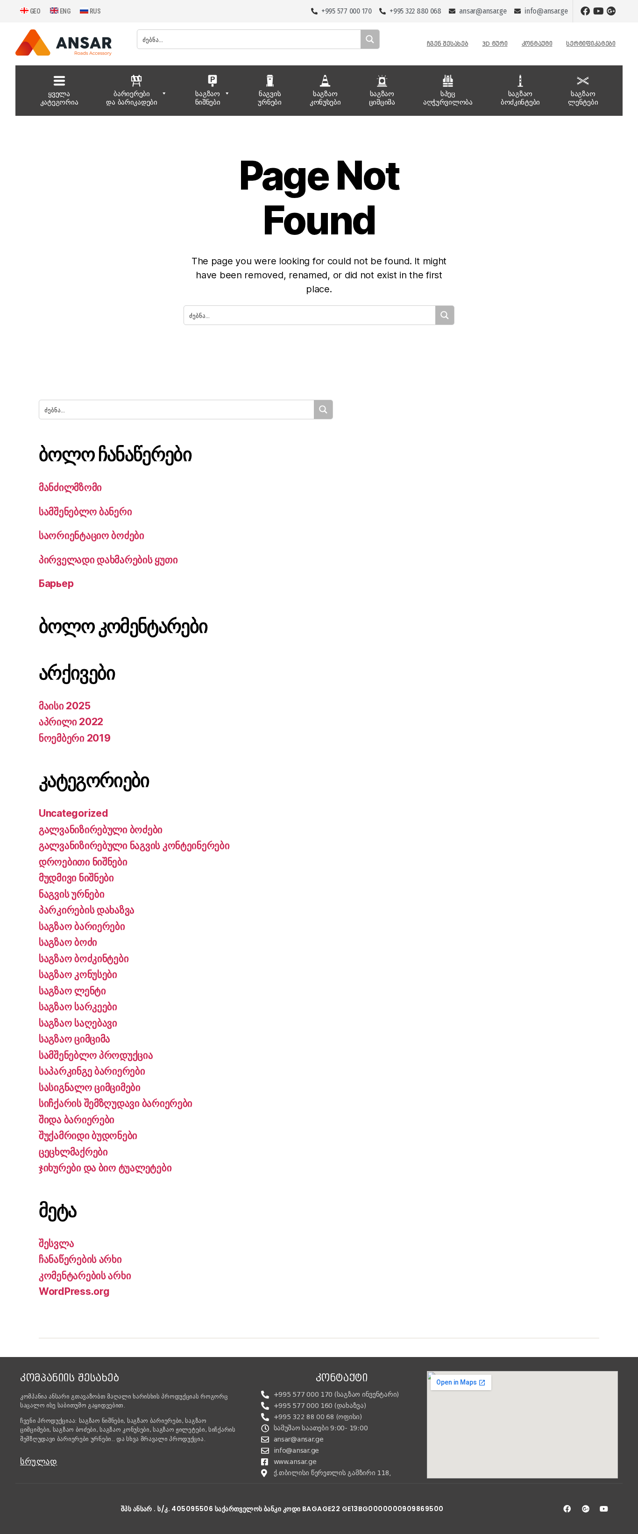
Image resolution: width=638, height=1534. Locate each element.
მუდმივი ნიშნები (76, 878)
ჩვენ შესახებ (447, 43)
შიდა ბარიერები (76, 1119)
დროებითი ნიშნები (83, 862)
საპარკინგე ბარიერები (92, 1071)
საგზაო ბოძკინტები (83, 958)
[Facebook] (585, 11)
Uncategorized (73, 813)
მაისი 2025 (64, 706)
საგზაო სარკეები (78, 1006)
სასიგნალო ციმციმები (90, 1087)
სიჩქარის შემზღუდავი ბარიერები (115, 1103)
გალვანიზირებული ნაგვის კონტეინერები (134, 845)
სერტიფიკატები (591, 43)
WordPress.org (74, 1291)
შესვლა (56, 1243)
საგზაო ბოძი (68, 942)
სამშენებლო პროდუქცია (96, 1055)
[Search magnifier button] (370, 39)
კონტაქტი (537, 43)
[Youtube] (598, 11)
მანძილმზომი (70, 487)
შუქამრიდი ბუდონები (88, 1135)
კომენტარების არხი (85, 1275)
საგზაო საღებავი (78, 1023)
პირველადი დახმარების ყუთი (108, 560)
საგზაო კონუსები (78, 974)
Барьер (56, 583)
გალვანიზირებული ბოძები (101, 829)
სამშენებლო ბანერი (85, 511)
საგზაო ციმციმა (74, 1039)
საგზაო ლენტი (72, 991)
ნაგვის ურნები (72, 894)
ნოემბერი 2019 (75, 738)
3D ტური (494, 43)
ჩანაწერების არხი (80, 1259)
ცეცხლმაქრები (73, 1152)
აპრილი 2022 (71, 722)
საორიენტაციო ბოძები (91, 535)
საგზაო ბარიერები (82, 926)
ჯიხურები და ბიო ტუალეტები (105, 1167)
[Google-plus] (611, 11)
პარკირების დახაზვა (87, 910)
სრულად (38, 1461)
